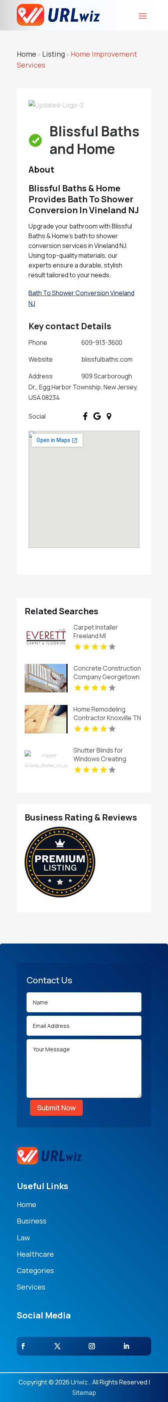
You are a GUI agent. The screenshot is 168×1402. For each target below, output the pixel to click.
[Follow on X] (57, 1346)
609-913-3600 (101, 342)
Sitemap (84, 1392)
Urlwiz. (80, 1382)
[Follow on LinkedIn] (126, 1346)
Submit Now (56, 1107)
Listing (53, 54)
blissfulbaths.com (106, 359)
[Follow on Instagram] (92, 1346)
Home (26, 54)
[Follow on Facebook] (23, 1346)
